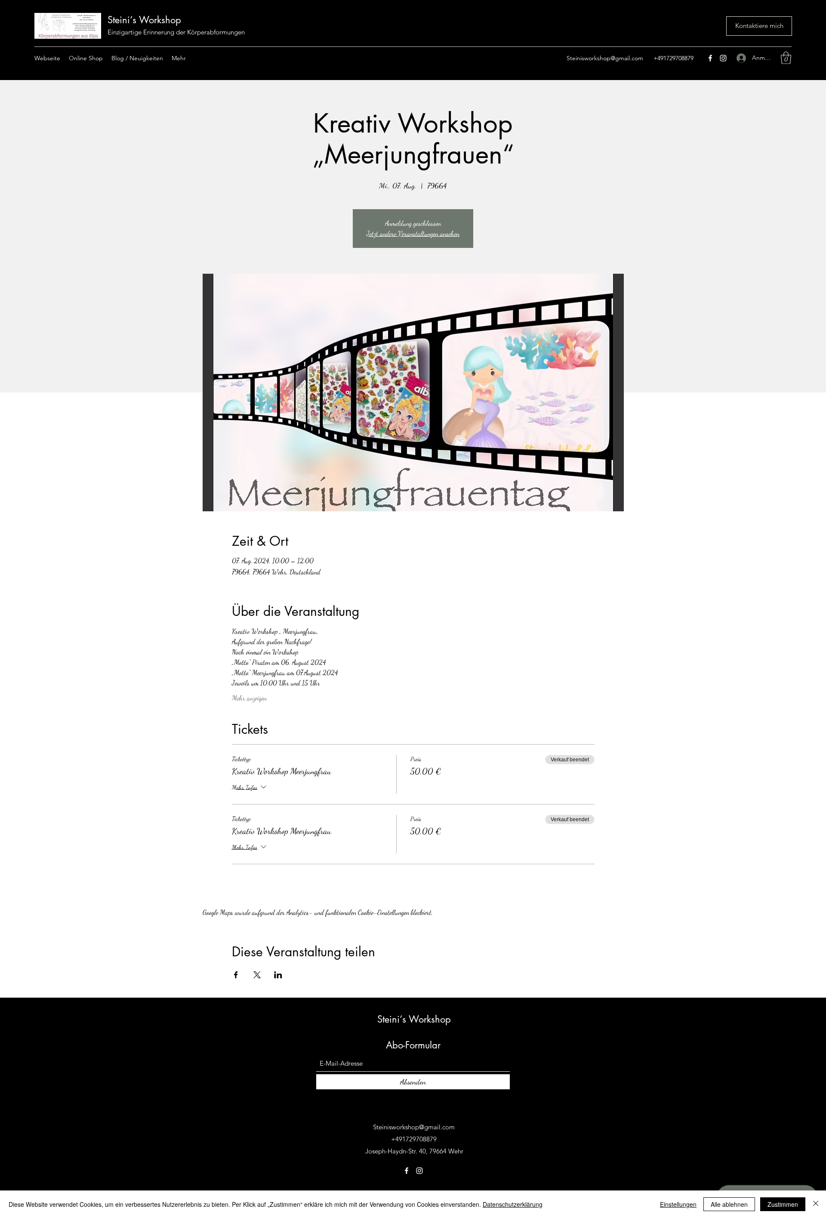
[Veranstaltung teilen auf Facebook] (236, 974)
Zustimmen (782, 1204)
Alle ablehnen (729, 1204)
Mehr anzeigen (249, 698)
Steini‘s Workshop (144, 20)
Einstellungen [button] (678, 1204)
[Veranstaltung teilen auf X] (257, 974)
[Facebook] (710, 58)
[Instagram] (723, 58)
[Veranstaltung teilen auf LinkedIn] (278, 974)
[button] (786, 58)
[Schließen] (816, 1204)
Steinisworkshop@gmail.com (605, 58)
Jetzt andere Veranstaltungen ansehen (413, 233)
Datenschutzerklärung (512, 1204)
